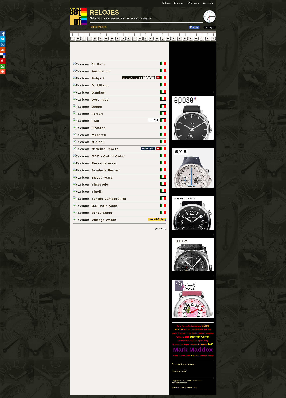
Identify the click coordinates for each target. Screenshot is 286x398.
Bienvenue (179, 3)
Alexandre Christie (184, 341)
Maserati (99, 135)
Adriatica (210, 333)
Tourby (175, 356)
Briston (187, 329)
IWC (210, 344)
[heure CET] (209, 22)
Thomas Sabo (184, 356)
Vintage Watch (104, 220)
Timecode (100, 184)
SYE (205, 329)
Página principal (98, 27)
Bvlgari (98, 78)
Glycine (205, 326)
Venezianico (102, 212)
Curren (205, 336)
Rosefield (202, 344)
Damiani (99, 92)
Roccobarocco (104, 163)
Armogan (179, 329)
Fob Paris (201, 333)
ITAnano (99, 128)
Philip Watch (192, 333)
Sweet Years (102, 177)
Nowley (211, 356)
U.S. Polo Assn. (105, 206)
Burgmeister (178, 344)
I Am (95, 120)
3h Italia (99, 64)
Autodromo (101, 71)
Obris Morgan (182, 326)
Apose (200, 341)
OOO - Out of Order (108, 156)
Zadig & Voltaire (194, 326)
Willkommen (193, 3)
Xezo (195, 341)
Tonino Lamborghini (109, 198)
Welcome (166, 3)
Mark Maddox (193, 349)
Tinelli (97, 191)
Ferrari (97, 113)
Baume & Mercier (190, 344)
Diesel (97, 106)
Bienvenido (207, 3)
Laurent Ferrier (197, 329)
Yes (209, 329)
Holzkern (195, 355)
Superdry (195, 336)
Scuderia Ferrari (106, 170)
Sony (206, 341)
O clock (98, 142)
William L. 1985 (182, 337)
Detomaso (100, 99)
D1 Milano (100, 85)
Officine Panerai (106, 149)
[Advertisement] (112, 51)
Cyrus (174, 333)
